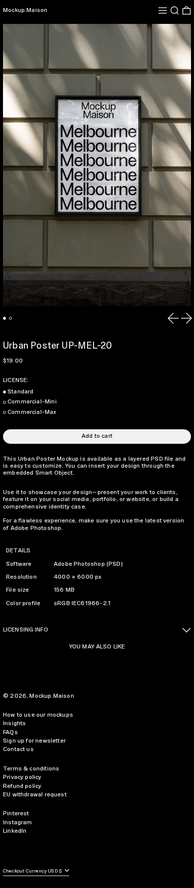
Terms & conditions (31, 768)
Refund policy (22, 786)
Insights (14, 723)
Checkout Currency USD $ (33, 871)
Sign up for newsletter (34, 741)
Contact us (18, 749)
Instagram (17, 822)
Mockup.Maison (25, 10)
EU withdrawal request (35, 794)
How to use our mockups (38, 715)
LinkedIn (14, 831)
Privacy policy (22, 777)
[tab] (4, 318)
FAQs (10, 732)
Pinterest (16, 813)
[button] (174, 10)
